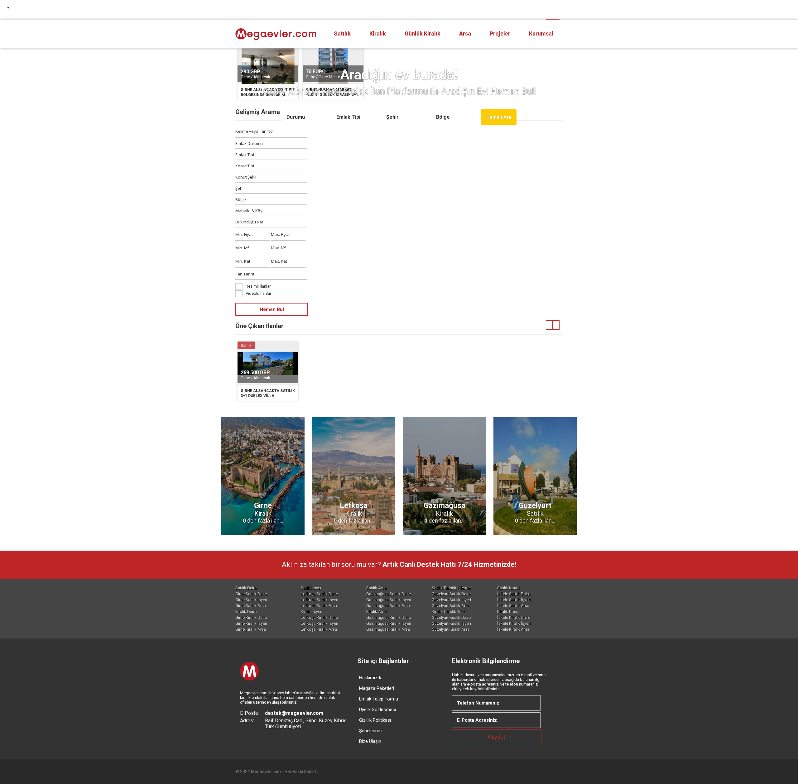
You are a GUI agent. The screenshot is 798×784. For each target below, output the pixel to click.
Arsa (465, 33)
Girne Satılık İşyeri (251, 599)
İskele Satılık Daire (513, 593)
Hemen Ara (498, 117)
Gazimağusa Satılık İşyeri (388, 599)
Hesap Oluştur (502, 10)
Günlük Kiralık (422, 33)
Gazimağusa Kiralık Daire (388, 617)
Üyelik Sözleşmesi (377, 709)
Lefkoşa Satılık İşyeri (319, 599)
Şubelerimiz (371, 731)
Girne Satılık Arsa (250, 605)
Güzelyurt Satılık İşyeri (451, 599)
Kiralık (377, 33)
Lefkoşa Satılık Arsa (319, 605)
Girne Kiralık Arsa (250, 629)
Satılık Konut (508, 588)
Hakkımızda (370, 678)
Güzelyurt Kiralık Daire (451, 617)
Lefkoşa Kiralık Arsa (319, 629)
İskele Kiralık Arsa (513, 629)
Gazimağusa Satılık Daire (388, 593)
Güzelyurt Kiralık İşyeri (451, 623)
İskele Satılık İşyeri (514, 599)
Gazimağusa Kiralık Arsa (388, 629)
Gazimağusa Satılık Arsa (388, 605)
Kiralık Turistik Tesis (449, 611)
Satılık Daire (246, 588)
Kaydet (496, 737)
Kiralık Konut (508, 611)
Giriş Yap (546, 10)
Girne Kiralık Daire (251, 617)
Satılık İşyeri (311, 588)
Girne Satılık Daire (251, 593)
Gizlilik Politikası (375, 720)
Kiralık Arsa (376, 611)
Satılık (342, 33)
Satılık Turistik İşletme (451, 588)
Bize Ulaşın (370, 741)
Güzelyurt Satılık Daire (451, 593)
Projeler (500, 33)
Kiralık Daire (246, 611)
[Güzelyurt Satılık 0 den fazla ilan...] (535, 537)
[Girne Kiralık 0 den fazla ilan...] (263, 537)
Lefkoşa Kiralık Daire (319, 617)
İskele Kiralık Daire (513, 617)
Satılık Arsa (376, 588)
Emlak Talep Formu (378, 699)
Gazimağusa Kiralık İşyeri (388, 623)
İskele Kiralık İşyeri (514, 623)
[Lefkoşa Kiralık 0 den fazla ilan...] (353, 537)
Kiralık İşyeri (311, 611)
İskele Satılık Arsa (513, 605)
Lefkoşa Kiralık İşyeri (319, 623)
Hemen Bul (272, 309)
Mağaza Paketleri (376, 688)
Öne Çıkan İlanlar (259, 326)
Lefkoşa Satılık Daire (319, 593)
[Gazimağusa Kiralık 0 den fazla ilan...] (444, 537)
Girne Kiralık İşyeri (251, 623)
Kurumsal (541, 33)
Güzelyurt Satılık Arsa (451, 605)
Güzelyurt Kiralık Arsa (451, 629)
